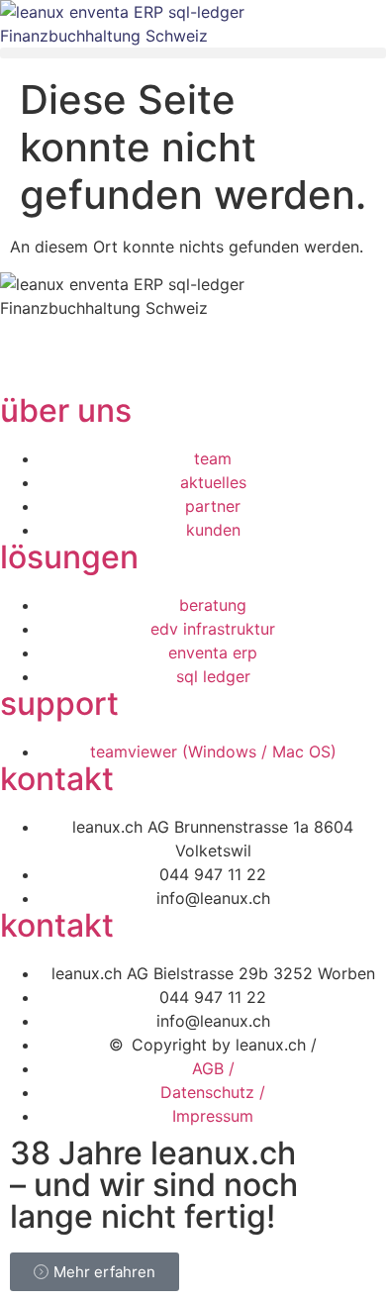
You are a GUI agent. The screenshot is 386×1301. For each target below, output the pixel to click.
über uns (66, 410)
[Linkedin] (24, 364)
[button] (193, 53)
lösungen (69, 557)
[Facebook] (79, 364)
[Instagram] (133, 364)
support (59, 703)
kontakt (57, 778)
